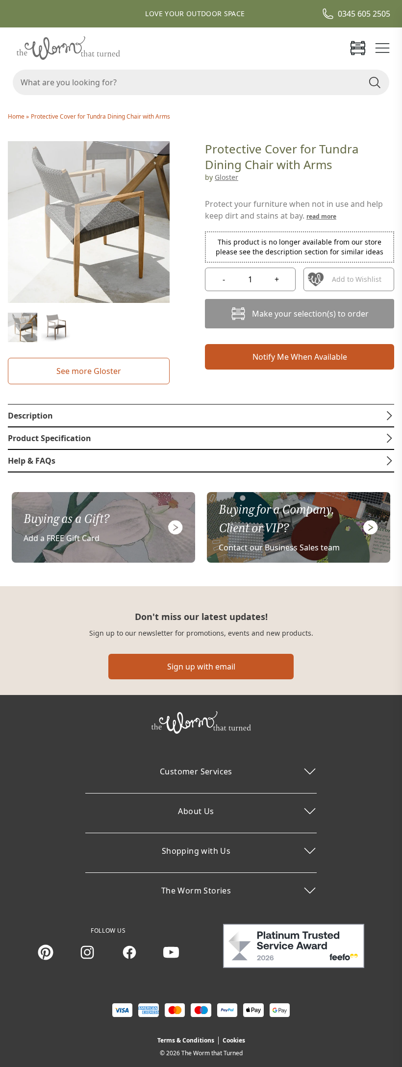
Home (17, 116)
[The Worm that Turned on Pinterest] (45, 952)
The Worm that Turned (212, 1053)
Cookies (234, 1040)
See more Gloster (88, 371)
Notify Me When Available (299, 356)
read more (321, 216)
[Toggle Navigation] (382, 48)
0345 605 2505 (364, 13)
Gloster (226, 177)
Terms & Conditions (185, 1040)
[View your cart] (358, 48)
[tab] (201, 415)
